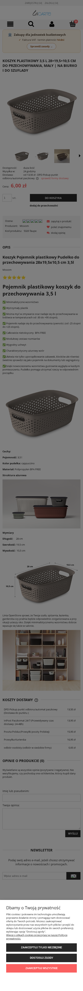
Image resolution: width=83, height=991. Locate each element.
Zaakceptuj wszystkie (41, 968)
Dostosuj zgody (41, 957)
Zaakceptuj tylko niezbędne (41, 947)
